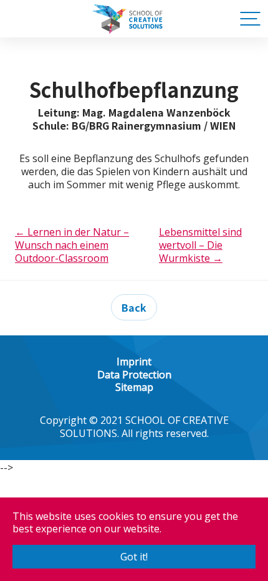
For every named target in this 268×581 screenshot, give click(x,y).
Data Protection (134, 375)
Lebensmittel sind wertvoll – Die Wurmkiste (200, 245)
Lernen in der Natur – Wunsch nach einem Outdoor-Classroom (72, 245)
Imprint (134, 361)
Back (134, 307)
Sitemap (134, 387)
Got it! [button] (134, 557)
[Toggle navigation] (249, 18)
